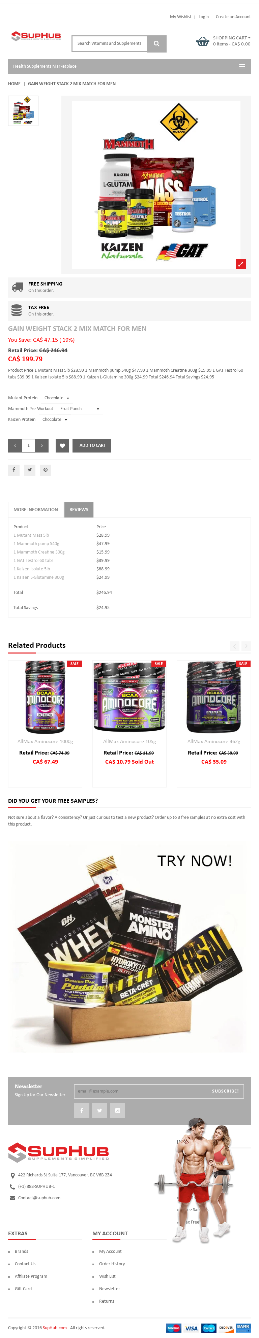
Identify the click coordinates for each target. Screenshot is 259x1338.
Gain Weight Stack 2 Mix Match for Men (77, 329)
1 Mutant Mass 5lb (31, 535)
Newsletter (109, 1289)
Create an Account (233, 17)
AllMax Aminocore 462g (214, 741)
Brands (21, 1251)
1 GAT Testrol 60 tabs (33, 560)
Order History (112, 1264)
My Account (110, 1251)
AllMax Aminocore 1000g (45, 741)
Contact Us (25, 1264)
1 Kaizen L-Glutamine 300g (38, 577)
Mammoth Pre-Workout (30, 408)
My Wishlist (181, 17)
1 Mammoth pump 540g (36, 543)
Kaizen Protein (21, 419)
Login (204, 17)
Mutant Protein (22, 398)
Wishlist (62, 446)
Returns (106, 1301)
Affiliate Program (31, 1276)
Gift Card (23, 1289)
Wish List (107, 1276)
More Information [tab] (35, 509)
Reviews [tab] (78, 509)
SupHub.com (55, 1328)
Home (14, 84)
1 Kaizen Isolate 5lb (31, 569)
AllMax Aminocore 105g (129, 741)
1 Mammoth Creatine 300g (39, 552)
